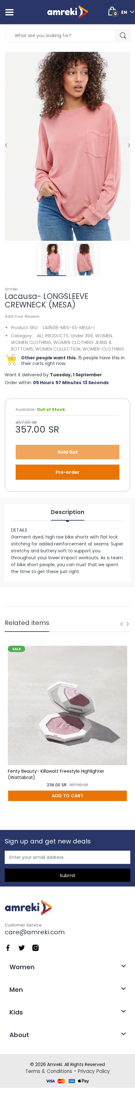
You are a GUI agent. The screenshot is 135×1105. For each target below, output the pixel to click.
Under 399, (82, 336)
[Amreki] (67, 12)
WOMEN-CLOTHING (103, 349)
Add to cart (67, 796)
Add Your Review (22, 316)
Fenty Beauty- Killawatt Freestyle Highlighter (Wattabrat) (56, 774)
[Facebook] (8, 947)
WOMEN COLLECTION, (58, 349)
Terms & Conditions (48, 1071)
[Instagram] (35, 947)
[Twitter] (22, 947)
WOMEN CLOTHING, (31, 342)
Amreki (11, 289)
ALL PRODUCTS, (53, 336)
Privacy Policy (94, 1071)
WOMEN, (104, 336)
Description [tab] (67, 512)
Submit (67, 875)
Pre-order (67, 472)
